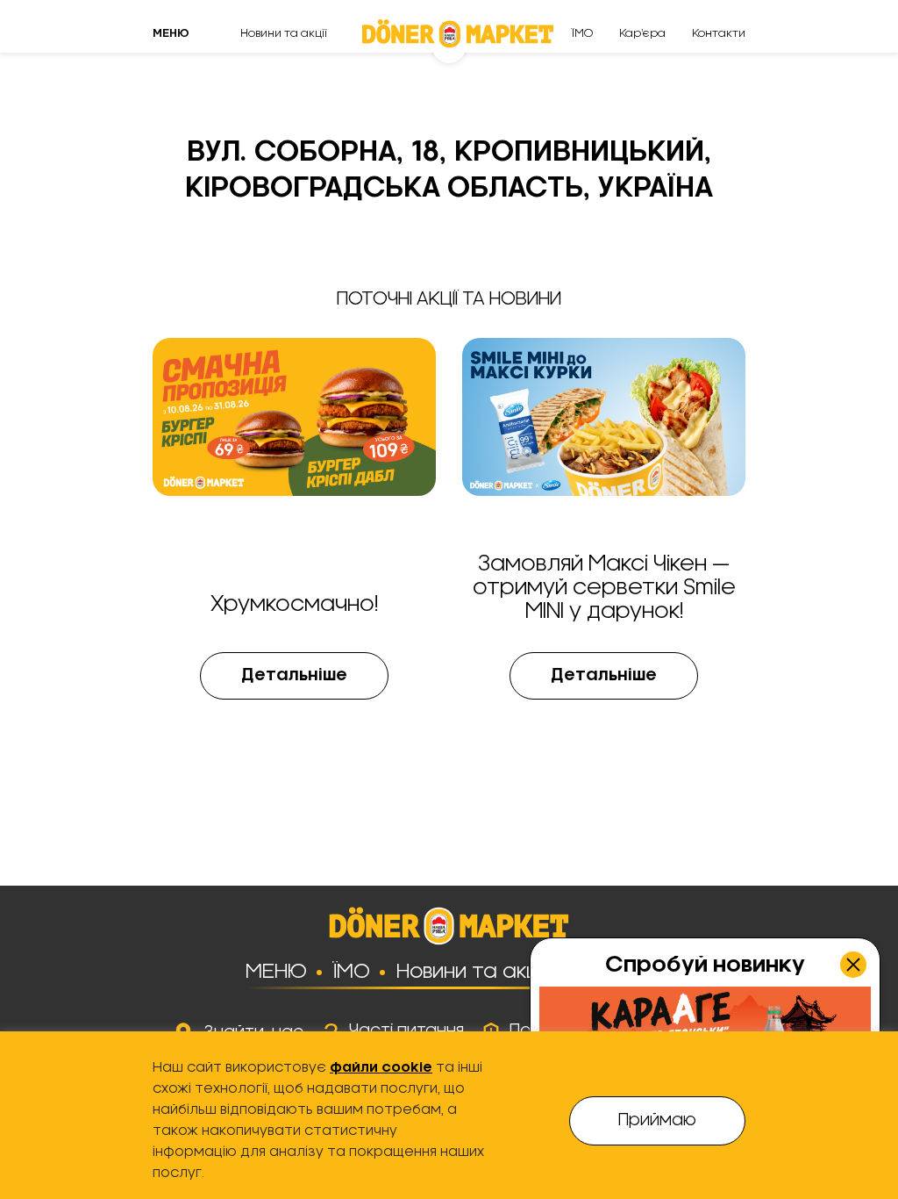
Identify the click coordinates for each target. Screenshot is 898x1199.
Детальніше (294, 676)
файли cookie (381, 1067)
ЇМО (582, 33)
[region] (449, 1115)
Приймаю (657, 1121)
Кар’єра (642, 33)
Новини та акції (283, 33)
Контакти (718, 33)
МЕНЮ (276, 971)
